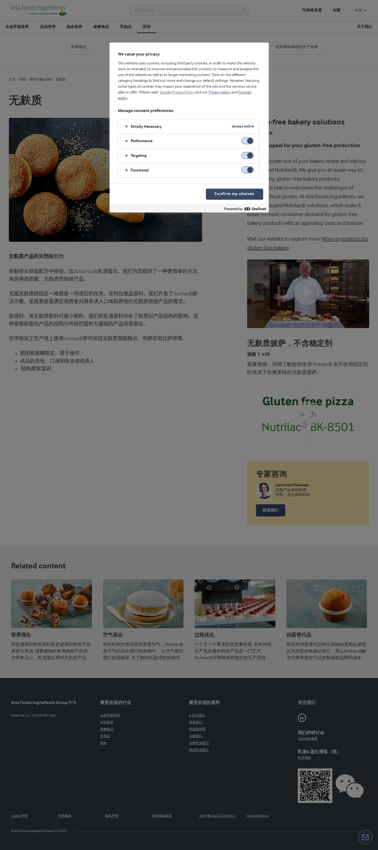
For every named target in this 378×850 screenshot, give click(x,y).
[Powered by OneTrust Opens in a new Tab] (245, 209)
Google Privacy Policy (177, 92)
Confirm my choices (234, 194)
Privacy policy (220, 92)
